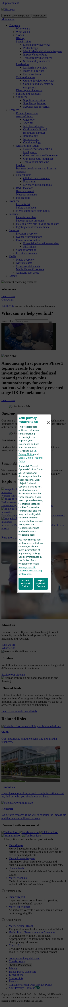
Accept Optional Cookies (25, 584)
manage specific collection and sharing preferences (30, 570)
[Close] (48, 423)
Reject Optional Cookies (40, 584)
